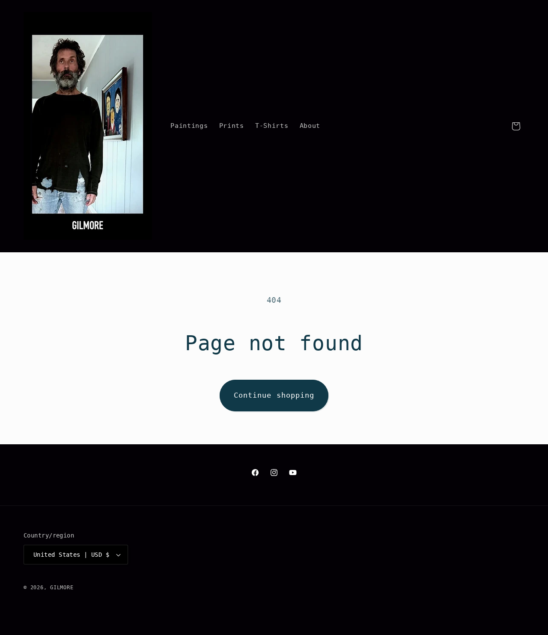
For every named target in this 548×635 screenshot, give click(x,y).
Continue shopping (274, 395)
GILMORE (61, 588)
